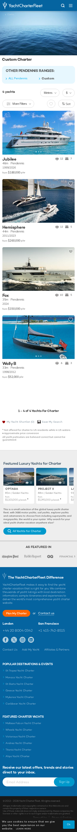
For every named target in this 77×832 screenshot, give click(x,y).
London (8, 624)
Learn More (23, 828)
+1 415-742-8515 (51, 630)
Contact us (46, 613)
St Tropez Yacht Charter (20, 670)
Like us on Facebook (6, 640)
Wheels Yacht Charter (19, 729)
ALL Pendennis (17, 78)
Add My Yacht (30, 649)
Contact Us (10, 649)
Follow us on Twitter (14, 640)
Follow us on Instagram (23, 640)
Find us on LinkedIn (31, 640)
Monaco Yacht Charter (19, 677)
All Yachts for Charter (27, 531)
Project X (46, 489)
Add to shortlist (71, 115)
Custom (48, 78)
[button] (69, 133)
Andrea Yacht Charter (19, 743)
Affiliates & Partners (56, 649)
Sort (68, 104)
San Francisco (48, 624)
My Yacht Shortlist (20, 421)
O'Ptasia (11, 489)
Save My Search (52, 421)
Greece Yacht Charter (19, 690)
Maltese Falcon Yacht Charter (23, 723)
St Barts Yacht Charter (19, 684)
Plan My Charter (16, 613)
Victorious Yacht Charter (20, 736)
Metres (48, 92)
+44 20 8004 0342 (17, 630)
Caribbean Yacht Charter (21, 703)
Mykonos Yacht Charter (20, 697)
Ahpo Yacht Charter (18, 756)
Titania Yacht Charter (18, 749)
